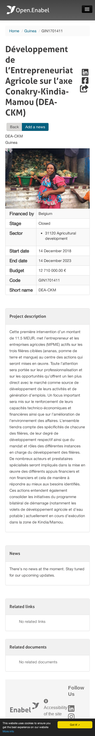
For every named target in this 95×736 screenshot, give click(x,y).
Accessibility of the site (55, 710)
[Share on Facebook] (85, 81)
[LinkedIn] (71, 709)
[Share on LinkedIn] (85, 73)
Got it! (73, 724)
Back (14, 127)
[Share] (84, 90)
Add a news (35, 127)
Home (14, 31)
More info (8, 731)
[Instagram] (71, 717)
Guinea (30, 31)
